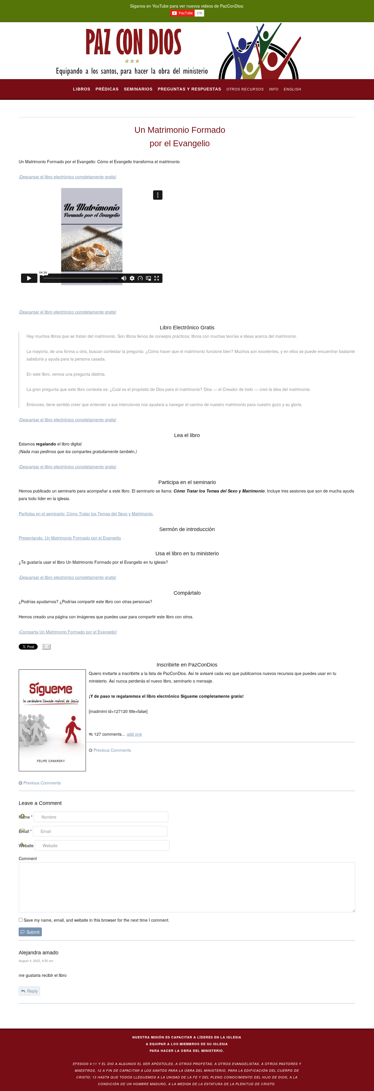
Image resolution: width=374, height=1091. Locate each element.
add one (134, 734)
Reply (32, 991)
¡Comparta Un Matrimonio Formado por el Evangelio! (68, 632)
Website (26, 845)
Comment (28, 858)
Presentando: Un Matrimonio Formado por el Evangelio (70, 538)
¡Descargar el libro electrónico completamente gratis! (67, 177)
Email (25, 831)
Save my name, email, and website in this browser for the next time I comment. (96, 920)
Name (25, 817)
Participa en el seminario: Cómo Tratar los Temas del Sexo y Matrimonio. (86, 513)
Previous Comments (112, 750)
